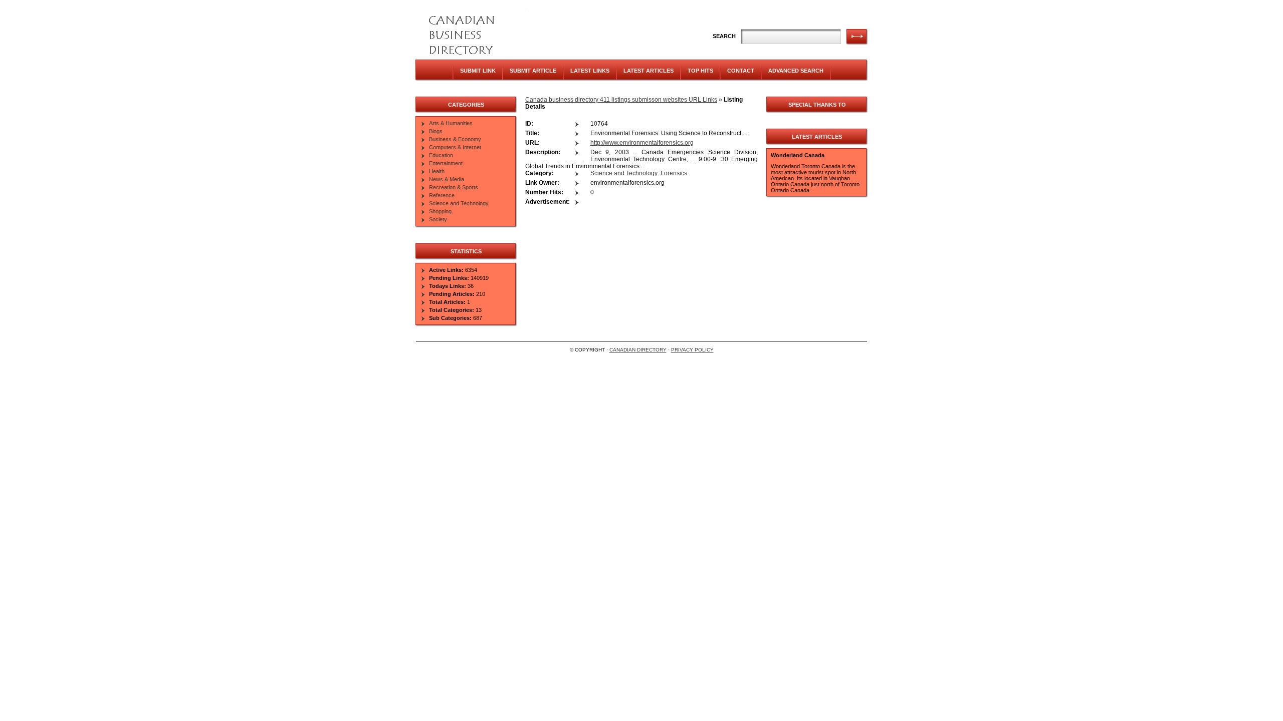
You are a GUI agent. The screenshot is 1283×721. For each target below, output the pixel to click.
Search (724, 36)
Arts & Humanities (451, 123)
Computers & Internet (455, 147)
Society (438, 219)
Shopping (440, 211)
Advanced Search (795, 71)
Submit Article (533, 71)
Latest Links (589, 71)
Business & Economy (455, 139)
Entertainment (446, 163)
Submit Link (478, 71)
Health (437, 171)
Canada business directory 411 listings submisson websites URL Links (621, 99)
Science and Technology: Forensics (638, 173)
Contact (740, 71)
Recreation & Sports (453, 187)
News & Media (446, 179)
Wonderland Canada (797, 155)
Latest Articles (648, 71)
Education (441, 155)
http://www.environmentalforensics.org (642, 142)
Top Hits (700, 71)
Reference (442, 195)
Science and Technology (459, 203)
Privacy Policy (692, 349)
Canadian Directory (638, 349)
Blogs (436, 131)
